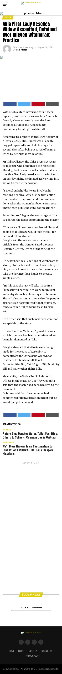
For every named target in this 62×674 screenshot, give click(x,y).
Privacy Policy (33, 655)
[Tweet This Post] (24, 104)
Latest (21, 651)
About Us (33, 651)
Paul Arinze (21, 50)
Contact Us (47, 651)
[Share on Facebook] (10, 104)
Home (11, 651)
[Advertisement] (31, 497)
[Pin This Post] (38, 104)
